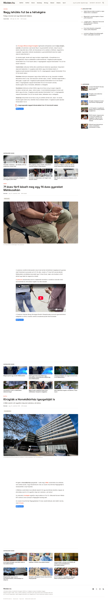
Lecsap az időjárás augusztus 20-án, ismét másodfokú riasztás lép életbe (64, 165)
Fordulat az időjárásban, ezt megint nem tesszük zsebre (40, 178)
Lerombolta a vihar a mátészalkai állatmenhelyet (12, 391)
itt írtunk (20, 503)
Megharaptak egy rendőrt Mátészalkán (14, 375)
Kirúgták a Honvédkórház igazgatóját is (95, 94)
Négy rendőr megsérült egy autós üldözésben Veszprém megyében (38, 391)
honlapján (27, 495)
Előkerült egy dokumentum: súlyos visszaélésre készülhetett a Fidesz (96, 126)
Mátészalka (6, 198)
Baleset (52, 2)
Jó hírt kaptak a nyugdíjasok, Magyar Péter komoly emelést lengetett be (96, 109)
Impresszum (15, 598)
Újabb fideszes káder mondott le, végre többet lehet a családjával (94, 12)
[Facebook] (93, 589)
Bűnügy (46, 2)
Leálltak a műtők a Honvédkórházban (39, 562)
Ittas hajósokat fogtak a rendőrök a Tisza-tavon (66, 391)
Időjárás (58, 2)
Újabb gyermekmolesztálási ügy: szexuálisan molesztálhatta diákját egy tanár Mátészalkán (39, 377)
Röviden (5, 193)
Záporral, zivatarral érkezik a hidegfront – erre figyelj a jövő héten (14, 178)
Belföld (21, 2)
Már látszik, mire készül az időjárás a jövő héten (65, 178)
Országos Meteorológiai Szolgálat (28, 46)
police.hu (19, 279)
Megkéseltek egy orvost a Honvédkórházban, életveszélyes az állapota (13, 578)
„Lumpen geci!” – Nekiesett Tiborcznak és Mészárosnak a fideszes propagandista (94, 23)
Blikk (47, 482)
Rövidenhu (9, 2)
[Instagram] (100, 589)
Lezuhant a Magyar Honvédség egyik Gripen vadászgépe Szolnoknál (93, 34)
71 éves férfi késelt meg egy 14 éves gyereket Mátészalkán (96, 88)
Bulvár (33, 2)
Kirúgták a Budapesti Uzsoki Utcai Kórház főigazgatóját (96, 101)
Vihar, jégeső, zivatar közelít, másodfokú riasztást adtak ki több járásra (40, 165)
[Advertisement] (41, 33)
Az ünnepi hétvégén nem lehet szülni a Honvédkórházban (14, 563)
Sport (64, 2)
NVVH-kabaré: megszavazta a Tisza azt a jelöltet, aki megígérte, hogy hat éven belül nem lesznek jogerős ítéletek (96, 118)
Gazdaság (39, 2)
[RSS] (103, 589)
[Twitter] (96, 589)
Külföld (27, 2)
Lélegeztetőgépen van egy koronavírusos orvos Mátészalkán (65, 376)
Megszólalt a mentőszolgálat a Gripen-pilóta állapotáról (94, 17)
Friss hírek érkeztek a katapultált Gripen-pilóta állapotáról (92, 29)
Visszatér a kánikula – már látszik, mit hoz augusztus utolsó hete (14, 165)
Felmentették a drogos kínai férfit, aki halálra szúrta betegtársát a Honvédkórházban (64, 564)
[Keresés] (103, 2)
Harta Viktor (6, 18)
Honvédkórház (7, 411)
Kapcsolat (21, 598)
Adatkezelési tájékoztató (30, 598)
